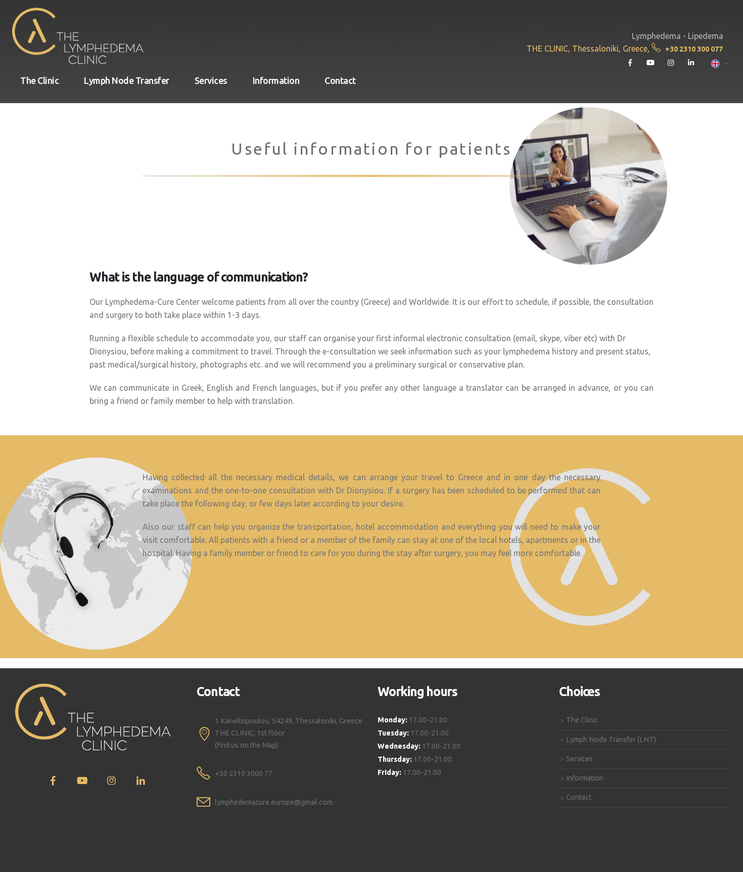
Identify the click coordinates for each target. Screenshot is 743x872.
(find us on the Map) (246, 745)
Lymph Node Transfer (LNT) (611, 740)
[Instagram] (670, 63)
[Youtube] (650, 63)
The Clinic (39, 80)
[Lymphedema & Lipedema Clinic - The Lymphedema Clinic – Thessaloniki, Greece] (78, 36)
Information (276, 80)
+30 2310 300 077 (694, 49)
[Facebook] (630, 63)
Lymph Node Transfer (126, 80)
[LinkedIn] (690, 63)
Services (211, 80)
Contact (340, 80)
